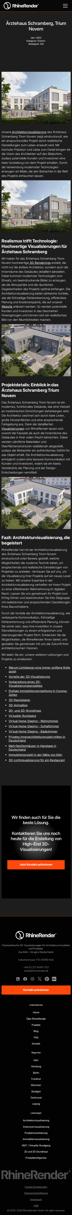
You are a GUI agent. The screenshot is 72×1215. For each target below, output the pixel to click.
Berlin (36, 1072)
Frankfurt (36, 1078)
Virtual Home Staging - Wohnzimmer (33, 721)
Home (36, 1012)
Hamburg (36, 1066)
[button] (64, 5)
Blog (36, 1031)
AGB (36, 1205)
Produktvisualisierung (36, 1132)
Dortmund (36, 1097)
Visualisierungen (13, 428)
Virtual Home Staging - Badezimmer (33, 731)
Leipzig (36, 1103)
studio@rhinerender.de (36, 970)
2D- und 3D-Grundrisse (25, 710)
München (36, 1085)
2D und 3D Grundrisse (36, 1151)
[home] (21, 5)
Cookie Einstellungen (36, 1186)
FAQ (36, 1037)
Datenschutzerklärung (36, 1193)
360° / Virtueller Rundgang (36, 1145)
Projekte (36, 1024)
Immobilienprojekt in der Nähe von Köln (35, 755)
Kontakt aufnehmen (36, 990)
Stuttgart (36, 1091)
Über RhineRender (36, 1018)
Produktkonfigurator (36, 1157)
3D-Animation (18, 705)
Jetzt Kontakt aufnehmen (36, 864)
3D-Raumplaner (19, 700)
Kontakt (36, 1043)
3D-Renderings (40, 263)
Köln (36, 1060)
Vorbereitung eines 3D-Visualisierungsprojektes (25, 684)
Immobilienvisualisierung (36, 1139)
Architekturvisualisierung (28, 132)
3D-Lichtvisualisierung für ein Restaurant (37, 760)
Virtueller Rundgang (22, 716)
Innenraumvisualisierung (36, 1126)
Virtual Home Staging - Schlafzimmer (34, 726)
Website (7, 306)
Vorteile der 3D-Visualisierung (29, 676)
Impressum (36, 1199)
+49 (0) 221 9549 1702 (36, 967)
